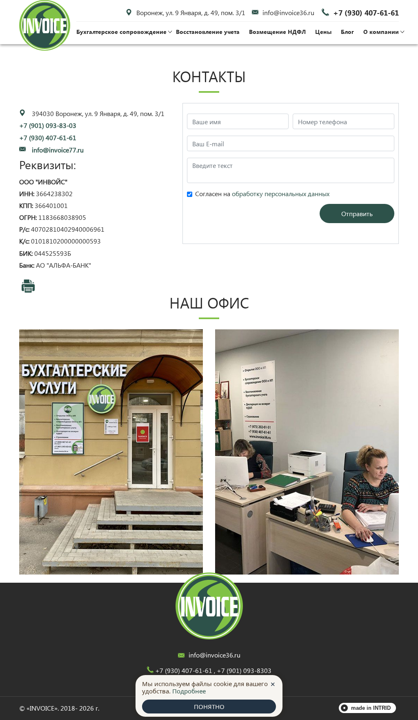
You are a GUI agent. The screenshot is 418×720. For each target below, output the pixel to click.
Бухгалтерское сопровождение (121, 32)
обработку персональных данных (280, 193)
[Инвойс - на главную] (209, 606)
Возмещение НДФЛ (277, 32)
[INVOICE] (44, 25)
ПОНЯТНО (209, 706)
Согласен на (262, 193)
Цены (323, 32)
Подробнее (189, 691)
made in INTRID (371, 708)
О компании (381, 32)
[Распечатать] (28, 286)
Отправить (357, 213)
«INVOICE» (42, 708)
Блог (347, 32)
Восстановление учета (208, 32)
